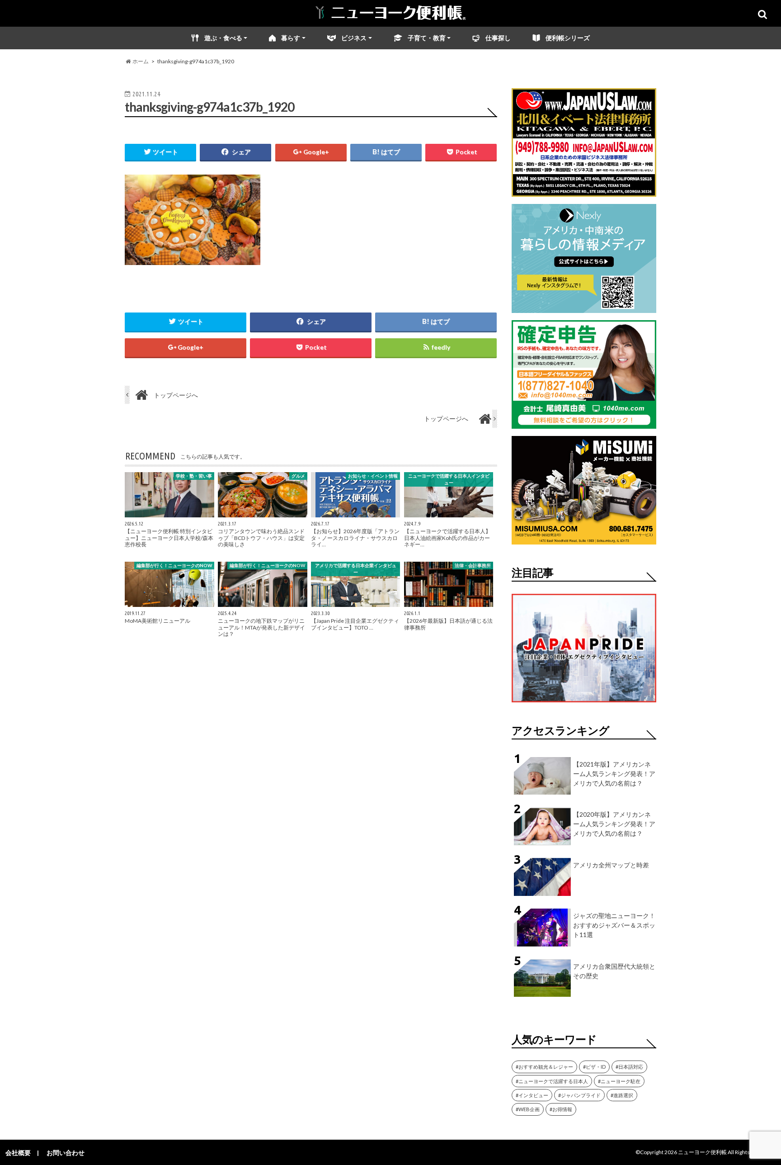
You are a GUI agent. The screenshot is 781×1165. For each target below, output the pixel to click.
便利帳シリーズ (568, 38)
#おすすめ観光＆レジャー (544, 1067)
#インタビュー (532, 1095)
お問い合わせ (66, 1152)
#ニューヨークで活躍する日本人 (552, 1081)
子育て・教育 (427, 38)
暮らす (290, 38)
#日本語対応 (629, 1067)
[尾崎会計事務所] (584, 423)
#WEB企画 (528, 1109)
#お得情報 (561, 1109)
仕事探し (498, 38)
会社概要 (18, 1152)
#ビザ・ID (594, 1067)
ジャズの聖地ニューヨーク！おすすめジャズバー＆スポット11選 (614, 925)
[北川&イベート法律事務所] (584, 191)
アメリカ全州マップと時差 (611, 865)
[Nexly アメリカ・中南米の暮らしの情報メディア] (584, 307)
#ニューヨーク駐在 (619, 1081)
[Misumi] (584, 539)
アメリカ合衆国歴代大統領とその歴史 (614, 971)
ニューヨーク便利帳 (702, 1152)
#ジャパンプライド (579, 1095)
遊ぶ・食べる (223, 38)
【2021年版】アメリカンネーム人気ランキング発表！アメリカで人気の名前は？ (614, 773)
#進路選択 (622, 1095)
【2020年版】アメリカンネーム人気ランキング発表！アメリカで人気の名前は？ (614, 823)
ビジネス (354, 38)
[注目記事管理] (584, 704)
